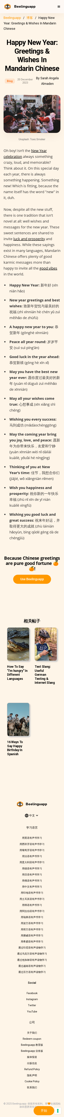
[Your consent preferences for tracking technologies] (57, 1110)
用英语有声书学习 (32, 837)
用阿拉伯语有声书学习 (32, 911)
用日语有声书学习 (32, 874)
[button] (59, 6)
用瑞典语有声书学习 (32, 917)
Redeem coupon (32, 1038)
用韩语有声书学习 (32, 905)
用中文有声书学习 (32, 886)
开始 (44, 1110)
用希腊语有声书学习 (32, 941)
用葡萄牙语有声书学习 (32, 850)
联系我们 (32, 1087)
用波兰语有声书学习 (32, 923)
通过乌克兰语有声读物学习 (32, 953)
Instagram (32, 999)
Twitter (32, 1005)
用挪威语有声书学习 (32, 935)
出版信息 (32, 1063)
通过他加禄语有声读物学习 (32, 959)
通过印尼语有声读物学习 (32, 947)
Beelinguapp (12, 18)
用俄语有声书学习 (32, 880)
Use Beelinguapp (32, 579)
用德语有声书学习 (32, 868)
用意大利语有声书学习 (32, 862)
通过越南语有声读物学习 (32, 966)
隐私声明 (32, 1075)
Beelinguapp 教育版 (32, 1044)
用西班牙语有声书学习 (32, 844)
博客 (29, 18)
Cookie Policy (32, 1081)
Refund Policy (32, 1069)
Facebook (32, 993)
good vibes (48, 268)
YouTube (32, 1011)
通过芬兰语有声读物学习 (32, 972)
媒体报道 (32, 1057)
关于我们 (32, 1032)
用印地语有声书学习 (32, 892)
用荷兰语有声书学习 (32, 929)
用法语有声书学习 (32, 856)
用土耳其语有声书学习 (32, 899)
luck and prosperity (29, 238)
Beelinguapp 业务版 (32, 1050)
